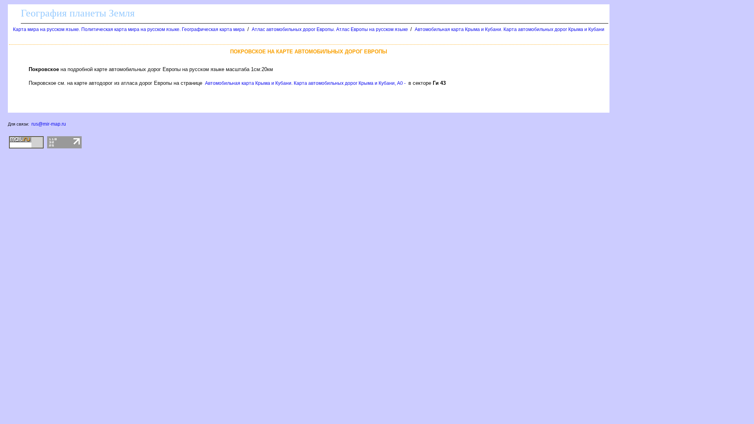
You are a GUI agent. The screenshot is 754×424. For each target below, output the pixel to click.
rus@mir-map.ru (48, 124)
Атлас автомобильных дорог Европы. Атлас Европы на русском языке (330, 29)
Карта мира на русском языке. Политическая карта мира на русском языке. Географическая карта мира (129, 29)
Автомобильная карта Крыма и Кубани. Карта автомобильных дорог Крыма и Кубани (509, 29)
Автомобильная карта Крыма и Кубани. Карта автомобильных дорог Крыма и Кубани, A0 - (305, 83)
